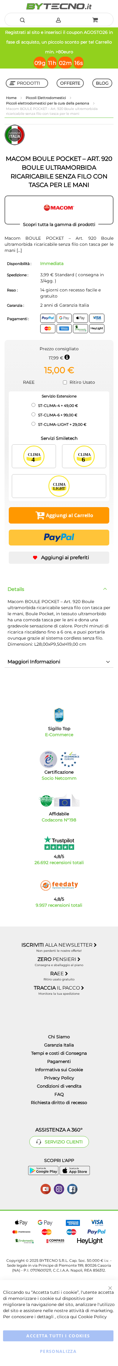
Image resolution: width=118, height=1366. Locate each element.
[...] (18, 250)
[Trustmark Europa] (69, 759)
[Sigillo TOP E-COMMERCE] (59, 715)
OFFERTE (70, 83)
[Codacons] (59, 800)
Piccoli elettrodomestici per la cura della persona (48, 103)
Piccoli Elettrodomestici (46, 98)
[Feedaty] (59, 886)
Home (12, 98)
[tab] (59, 589)
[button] (59, 558)
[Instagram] (59, 1188)
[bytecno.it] (59, 6)
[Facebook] (72, 1188)
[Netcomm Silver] (48, 759)
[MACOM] (59, 210)
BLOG (102, 83)
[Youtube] (46, 1188)
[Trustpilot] (59, 843)
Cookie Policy (92, 1316)
